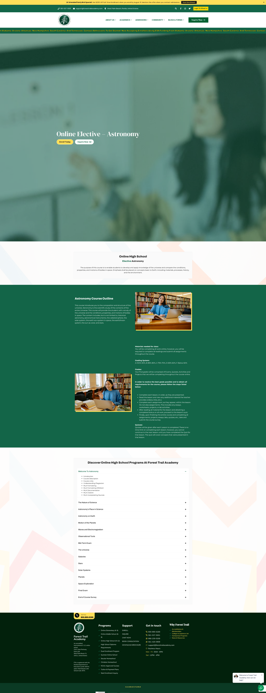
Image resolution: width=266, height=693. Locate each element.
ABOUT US (110, 20)
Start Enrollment (189, 2)
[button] (176, 8)
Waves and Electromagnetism (90, 530)
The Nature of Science (87, 502)
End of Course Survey (87, 597)
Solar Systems (84, 570)
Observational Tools (86, 536)
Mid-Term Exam (84, 543)
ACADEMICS (125, 20)
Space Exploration (86, 584)
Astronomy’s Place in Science (90, 509)
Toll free (83, 615)
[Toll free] (77, 615)
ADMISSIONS (141, 20)
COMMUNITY (157, 20)
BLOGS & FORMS (175, 20)
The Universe (83, 550)
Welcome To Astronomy (88, 471)
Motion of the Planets (87, 523)
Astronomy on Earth (86, 516)
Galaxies (82, 557)
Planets (81, 577)
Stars (80, 563)
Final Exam (83, 590)
